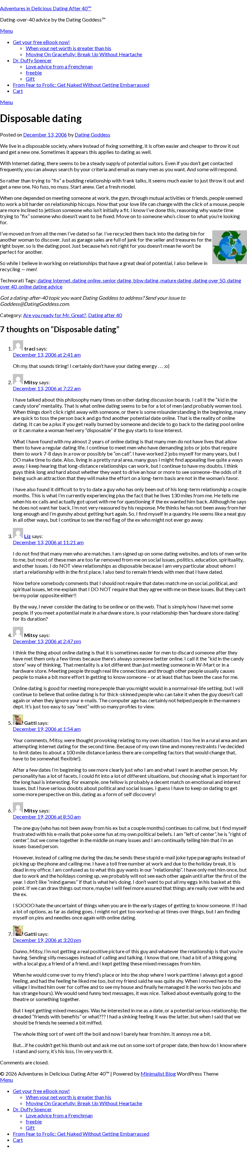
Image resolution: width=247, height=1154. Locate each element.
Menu (6, 31)
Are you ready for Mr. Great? (54, 315)
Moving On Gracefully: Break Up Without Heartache (84, 54)
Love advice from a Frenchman (59, 66)
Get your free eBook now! (41, 42)
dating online (86, 280)
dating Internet (53, 280)
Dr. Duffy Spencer (32, 60)
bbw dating (145, 280)
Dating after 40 (105, 315)
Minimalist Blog (158, 1073)
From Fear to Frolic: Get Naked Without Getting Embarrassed (81, 85)
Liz (27, 536)
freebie (34, 72)
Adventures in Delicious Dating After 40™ (45, 8)
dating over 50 (208, 280)
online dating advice (40, 286)
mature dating (175, 280)
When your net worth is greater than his (68, 48)
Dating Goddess (92, 134)
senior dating (116, 280)
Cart (18, 91)
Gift (30, 78)
